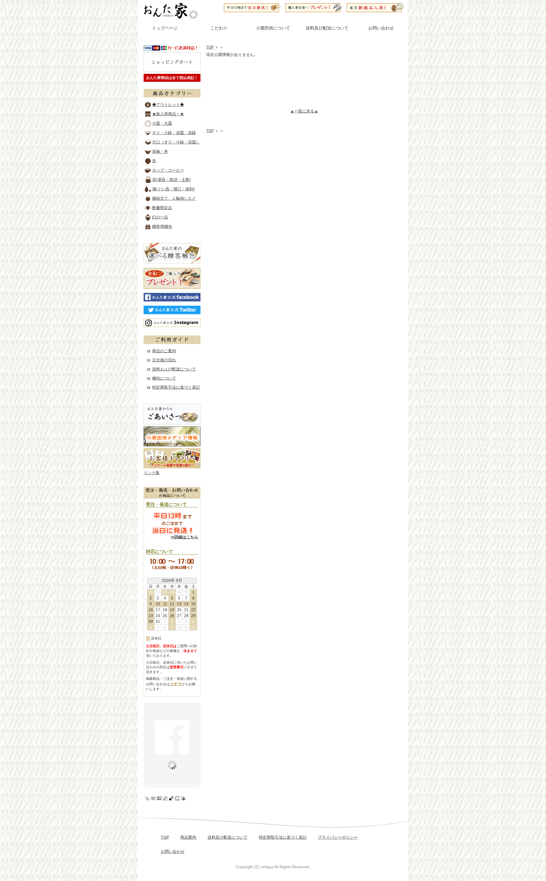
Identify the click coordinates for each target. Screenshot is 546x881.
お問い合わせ (381, 28)
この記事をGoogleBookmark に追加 (177, 798)
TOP (210, 47)
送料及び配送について (327, 28)
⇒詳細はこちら (184, 537)
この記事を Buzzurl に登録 (159, 798)
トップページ (165, 28)
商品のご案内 (164, 351)
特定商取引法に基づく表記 (176, 387)
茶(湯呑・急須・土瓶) (171, 179)
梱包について (164, 378)
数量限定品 (162, 207)
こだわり (219, 28)
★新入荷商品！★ (168, 114)
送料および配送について (174, 369)
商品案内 (188, 837)
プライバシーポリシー (338, 837)
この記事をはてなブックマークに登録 (153, 798)
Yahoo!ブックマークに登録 (147, 798)
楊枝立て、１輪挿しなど (174, 198)
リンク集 (152, 472)
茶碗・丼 (160, 151)
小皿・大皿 (162, 123)
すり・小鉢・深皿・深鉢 (174, 132)
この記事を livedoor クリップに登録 (165, 798)
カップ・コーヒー (168, 170)
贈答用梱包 (162, 226)
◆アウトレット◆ (168, 104)
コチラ (176, 684)
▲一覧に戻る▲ (304, 111)
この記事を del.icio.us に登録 (171, 798)
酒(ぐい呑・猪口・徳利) (173, 189)
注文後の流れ (164, 360)
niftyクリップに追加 (183, 798)
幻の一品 (160, 217)
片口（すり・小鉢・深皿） (176, 142)
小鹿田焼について (273, 28)
